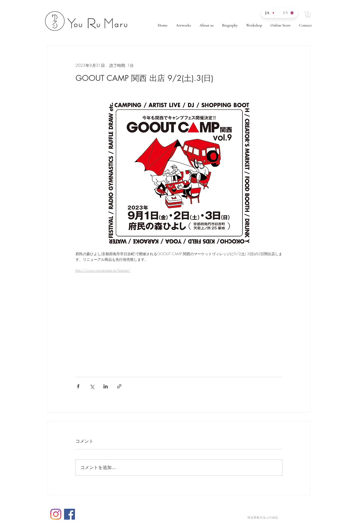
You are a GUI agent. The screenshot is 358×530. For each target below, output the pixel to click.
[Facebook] (69, 514)
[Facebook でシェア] (78, 386)
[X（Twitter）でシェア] (92, 386)
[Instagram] (55, 514)
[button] (308, 14)
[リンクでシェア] (119, 386)
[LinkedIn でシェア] (105, 386)
